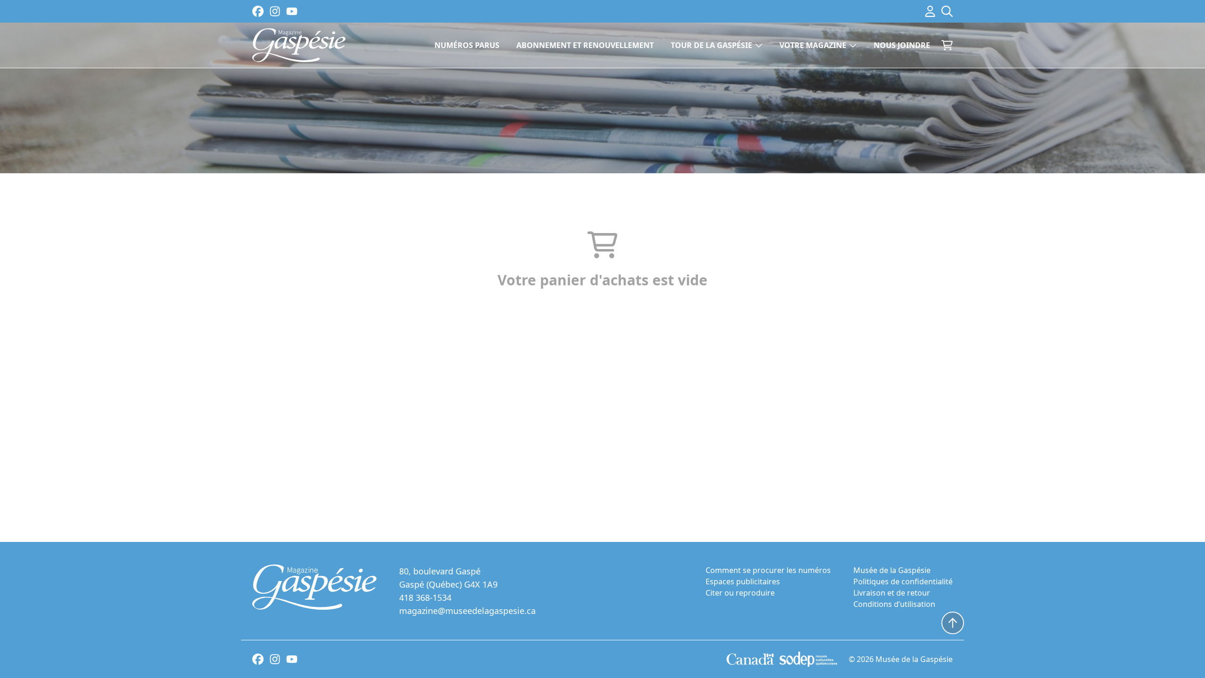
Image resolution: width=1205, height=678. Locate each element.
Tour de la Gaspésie (711, 45)
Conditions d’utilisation (894, 604)
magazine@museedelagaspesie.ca (467, 610)
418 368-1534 (425, 597)
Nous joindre (902, 45)
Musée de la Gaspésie (892, 570)
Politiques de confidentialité (903, 581)
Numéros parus (466, 45)
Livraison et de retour (891, 593)
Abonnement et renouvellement (585, 45)
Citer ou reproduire (740, 593)
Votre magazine (812, 45)
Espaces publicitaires (743, 581)
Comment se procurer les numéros (768, 570)
